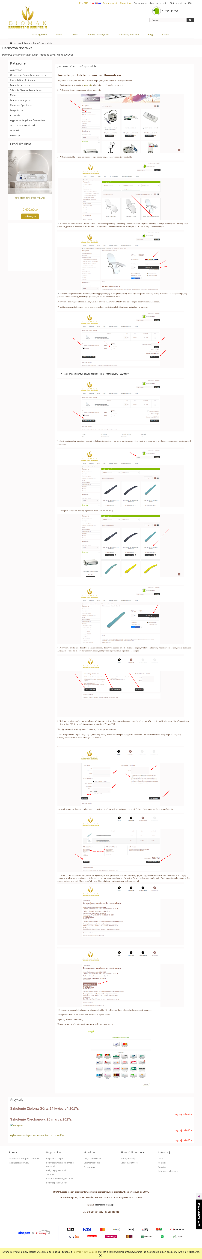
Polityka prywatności (56, 1170)
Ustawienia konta (91, 1162)
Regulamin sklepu (54, 1158)
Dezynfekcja (16, 110)
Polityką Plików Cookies (85, 1251)
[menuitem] (39, 35)
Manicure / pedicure (21, 105)
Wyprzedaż (16, 69)
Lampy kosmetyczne (20, 100)
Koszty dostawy (128, 1158)
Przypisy (162, 1167)
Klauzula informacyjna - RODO (60, 1178)
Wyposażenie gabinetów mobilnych (28, 120)
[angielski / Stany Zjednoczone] (96, 3)
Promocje (15, 135)
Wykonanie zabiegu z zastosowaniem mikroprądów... (38, 1135)
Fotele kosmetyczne (20, 85)
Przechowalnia (90, 1167)
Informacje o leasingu (168, 1171)
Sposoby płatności (129, 1162)
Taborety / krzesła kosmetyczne (26, 90)
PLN (81, 3)
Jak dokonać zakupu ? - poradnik (24, 1158)
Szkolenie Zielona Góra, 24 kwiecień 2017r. (44, 1108)
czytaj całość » (183, 1114)
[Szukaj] (190, 20)
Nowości (14, 130)
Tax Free (50, 1174)
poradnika (88, 85)
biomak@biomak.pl (104, 1205)
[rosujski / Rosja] (99, 3)
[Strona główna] (27, 18)
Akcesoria (15, 115)
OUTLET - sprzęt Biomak (22, 125)
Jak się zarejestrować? (19, 1162)
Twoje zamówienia (92, 1158)
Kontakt (162, 1162)
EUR (86, 3)
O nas (160, 1158)
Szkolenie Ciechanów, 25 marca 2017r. (41, 1119)
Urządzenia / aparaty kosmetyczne (28, 74)
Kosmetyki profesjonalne (23, 80)
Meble (13, 95)
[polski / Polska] (93, 3)
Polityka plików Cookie (56, 1182)
